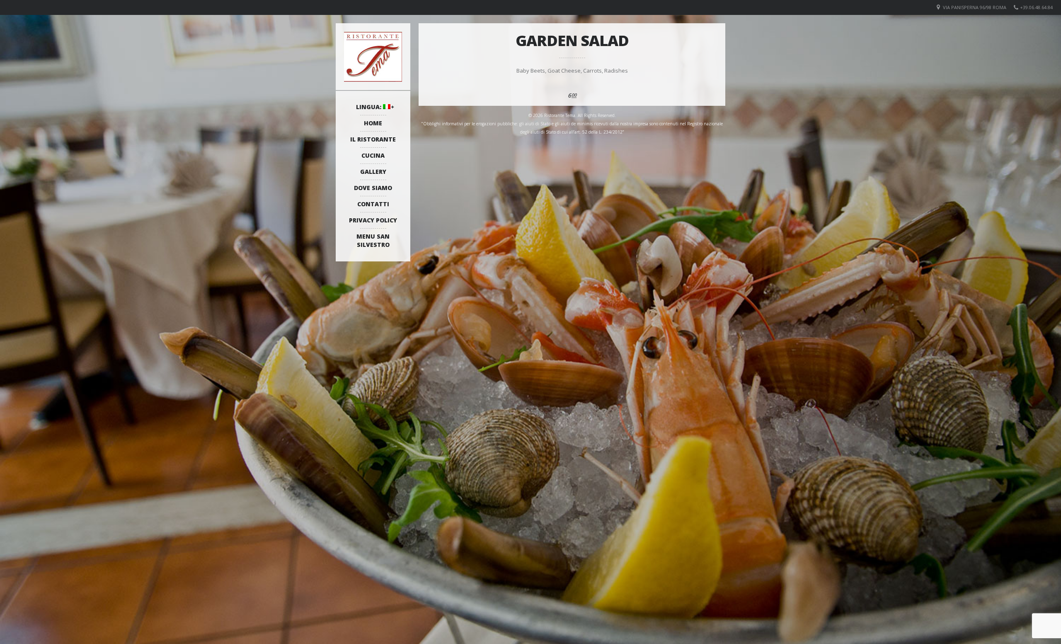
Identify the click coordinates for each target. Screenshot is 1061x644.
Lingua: (369, 107)
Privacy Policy (373, 220)
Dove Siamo (373, 188)
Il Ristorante (373, 139)
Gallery (373, 172)
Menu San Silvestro (373, 240)
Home (373, 123)
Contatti (373, 204)
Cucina (373, 155)
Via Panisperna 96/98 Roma (974, 7)
